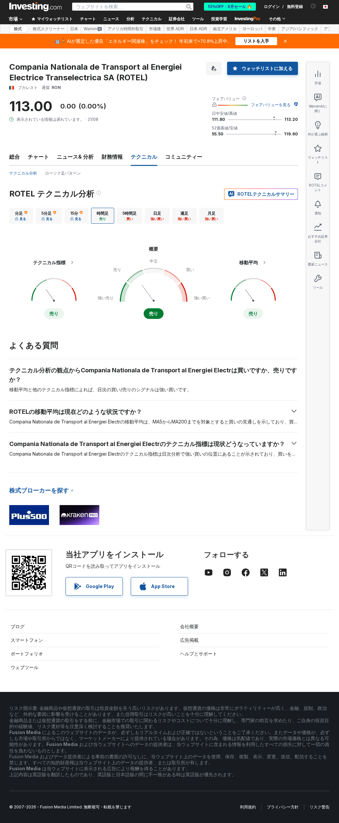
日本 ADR (198, 29)
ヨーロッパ (252, 29)
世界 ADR (175, 29)
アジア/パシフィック (299, 29)
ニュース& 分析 (75, 156)
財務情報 (112, 156)
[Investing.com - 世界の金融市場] (35, 6)
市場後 (155, 29)
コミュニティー (183, 156)
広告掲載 (189, 640)
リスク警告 (319, 806)
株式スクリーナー (49, 29)
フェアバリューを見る (271, 104)
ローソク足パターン (63, 173)
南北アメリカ (225, 29)
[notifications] (313, 6)
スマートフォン (27, 640)
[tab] (21, 216)
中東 (272, 29)
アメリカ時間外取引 (125, 29)
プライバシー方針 (283, 806)
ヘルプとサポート (198, 653)
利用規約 (248, 806)
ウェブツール (24, 667)
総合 (14, 156)
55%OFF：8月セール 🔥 (230, 6)
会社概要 (189, 626)
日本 (74, 29)
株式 (18, 29)
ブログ (17, 626)
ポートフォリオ (27, 653)
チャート (38, 156)
